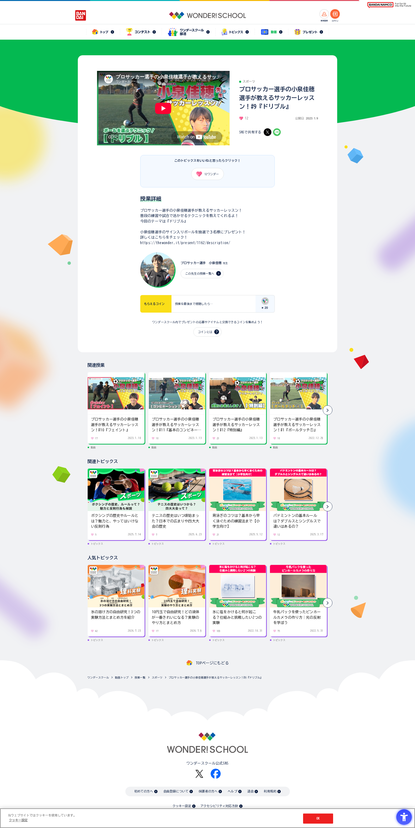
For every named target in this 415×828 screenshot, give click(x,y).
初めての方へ (143, 791)
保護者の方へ (208, 791)
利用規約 (270, 791)
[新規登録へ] (324, 14)
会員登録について (176, 791)
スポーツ (157, 677)
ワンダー (211, 174)
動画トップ (121, 677)
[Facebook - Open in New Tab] (216, 774)
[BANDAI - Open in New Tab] (80, 15)
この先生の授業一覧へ (199, 273)
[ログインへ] (335, 14)
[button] (327, 410)
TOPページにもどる (212, 663)
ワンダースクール (98, 677)
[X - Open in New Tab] (267, 132)
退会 (250, 791)
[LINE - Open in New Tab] (277, 132)
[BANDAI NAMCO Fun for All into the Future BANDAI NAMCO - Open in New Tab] (389, 5)
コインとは (205, 331)
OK (318, 818)
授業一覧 (140, 677)
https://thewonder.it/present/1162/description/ (185, 243)
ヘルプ (232, 791)
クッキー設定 (181, 806)
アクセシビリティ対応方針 (219, 806)
